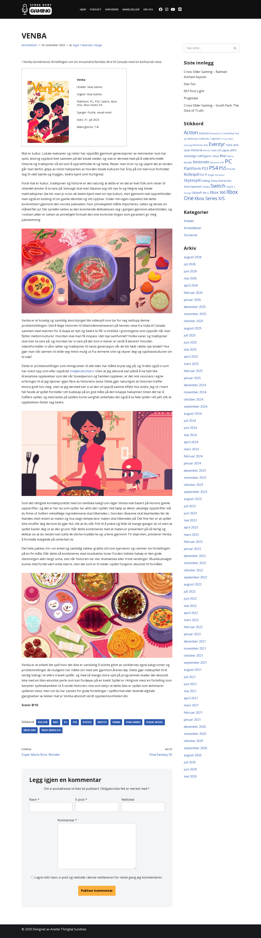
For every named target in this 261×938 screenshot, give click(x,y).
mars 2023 (191, 535)
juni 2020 (190, 769)
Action (191, 132)
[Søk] (235, 48)
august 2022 (193, 584)
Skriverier (111, 9)
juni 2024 (190, 428)
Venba (116, 722)
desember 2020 (195, 727)
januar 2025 (192, 378)
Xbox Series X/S (51, 730)
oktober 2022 (193, 570)
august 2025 (193, 328)
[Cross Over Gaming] (37, 9)
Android (203, 133)
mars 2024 (191, 449)
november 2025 (195, 314)
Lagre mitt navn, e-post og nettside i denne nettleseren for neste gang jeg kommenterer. (98, 877)
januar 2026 (192, 300)
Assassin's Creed (218, 133)
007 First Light (194, 91)
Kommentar (67, 820)
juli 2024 (190, 421)
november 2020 (195, 734)
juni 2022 (190, 598)
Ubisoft (197, 193)
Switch (102, 722)
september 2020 (195, 748)
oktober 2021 (193, 655)
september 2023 (195, 492)
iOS (219, 150)
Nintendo (201, 161)
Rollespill (191, 174)
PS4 (213, 167)
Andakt (189, 221)
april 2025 (191, 356)
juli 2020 (190, 762)
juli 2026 (190, 264)
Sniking (205, 180)
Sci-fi (203, 175)
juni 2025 (190, 342)
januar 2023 (192, 549)
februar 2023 (193, 542)
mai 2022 (190, 606)
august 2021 (193, 670)
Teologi (187, 193)
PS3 (205, 168)
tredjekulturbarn (82, 371)
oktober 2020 (193, 741)
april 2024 (191, 442)
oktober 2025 (193, 321)
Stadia (206, 186)
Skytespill (192, 180)
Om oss (148, 9)
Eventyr (217, 144)
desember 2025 (195, 307)
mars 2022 (191, 620)
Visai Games (133, 722)
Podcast (95, 9)
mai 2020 (190, 776)
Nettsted (128, 799)
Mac (223, 155)
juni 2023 (190, 513)
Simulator (220, 175)
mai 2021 (190, 691)
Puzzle (87, 722)
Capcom (215, 138)
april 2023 (191, 527)
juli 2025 (190, 335)
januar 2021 (192, 719)
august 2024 (193, 413)
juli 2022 (190, 591)
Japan (225, 150)
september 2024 (195, 406)
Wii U (206, 193)
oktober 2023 (193, 485)
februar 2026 (193, 293)
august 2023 (193, 499)
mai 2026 (190, 278)
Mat (55, 722)
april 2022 (191, 613)
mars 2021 (191, 705)
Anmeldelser (130, 9)
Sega (211, 175)
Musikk (188, 162)
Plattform (192, 168)
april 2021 (191, 698)
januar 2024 (192, 463)
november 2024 (195, 392)
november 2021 (195, 648)
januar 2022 (192, 634)
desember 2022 (195, 556)
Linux (215, 156)
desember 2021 (195, 641)
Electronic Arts (200, 145)
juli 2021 (190, 677)
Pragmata (191, 98)
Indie (214, 150)
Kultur (42, 722)
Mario (231, 156)
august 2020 (193, 755)
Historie (196, 150)
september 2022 (195, 577)
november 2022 (195, 563)
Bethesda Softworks (198, 138)
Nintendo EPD (217, 162)
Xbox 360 (218, 192)
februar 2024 (193, 456)
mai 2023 (190, 520)
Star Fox (189, 84)
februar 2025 (193, 371)
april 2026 (191, 285)
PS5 (75, 722)
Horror (207, 150)
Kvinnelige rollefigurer (198, 156)
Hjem (83, 9)
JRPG (233, 150)
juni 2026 (190, 271)
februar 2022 (193, 627)
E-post (81, 799)
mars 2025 (191, 364)
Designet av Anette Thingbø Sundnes (59, 929)
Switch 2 (230, 186)
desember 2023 (195, 470)
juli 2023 (190, 506)
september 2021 (195, 662)
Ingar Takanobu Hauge (87, 45)
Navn (34, 799)
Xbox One (30, 730)
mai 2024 (190, 435)
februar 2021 (193, 712)
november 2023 (195, 478)
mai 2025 (190, 349)
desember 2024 (195, 385)
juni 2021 (190, 684)
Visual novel (154, 722)
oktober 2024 (193, 399)
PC (65, 722)
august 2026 (193, 257)
